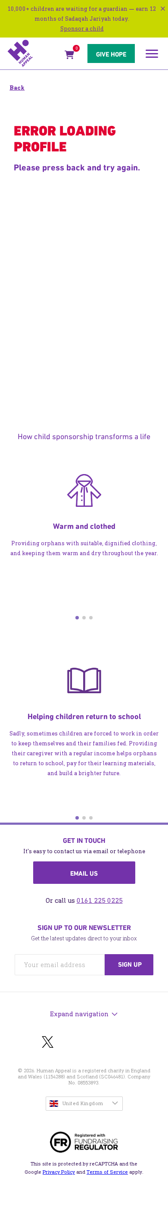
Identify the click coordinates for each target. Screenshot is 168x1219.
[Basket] (69, 56)
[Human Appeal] (33, 53)
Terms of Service (107, 1172)
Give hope (111, 54)
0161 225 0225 (100, 900)
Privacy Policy (59, 1172)
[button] (77, 617)
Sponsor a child (82, 28)
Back (17, 87)
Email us (84, 873)
